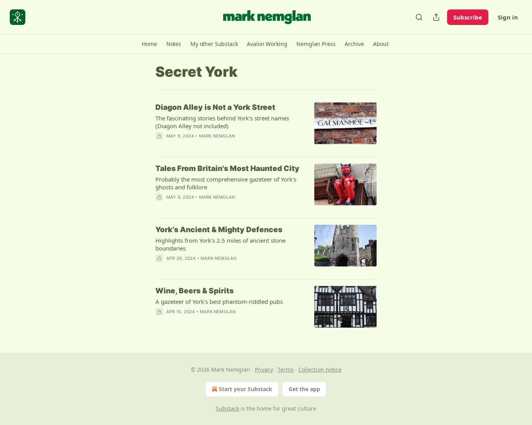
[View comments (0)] (207, 146)
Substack (227, 408)
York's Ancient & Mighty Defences (218, 229)
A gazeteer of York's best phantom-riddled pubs (219, 301)
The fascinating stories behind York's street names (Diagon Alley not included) (222, 122)
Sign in (508, 17)
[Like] (160, 146)
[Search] (419, 17)
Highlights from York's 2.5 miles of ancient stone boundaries (220, 244)
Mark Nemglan (217, 136)
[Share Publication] (436, 17)
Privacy (264, 369)
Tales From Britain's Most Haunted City (227, 168)
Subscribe (467, 17)
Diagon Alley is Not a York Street (215, 107)
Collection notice (320, 369)
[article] (266, 126)
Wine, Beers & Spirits (194, 290)
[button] (149, 44)
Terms (286, 369)
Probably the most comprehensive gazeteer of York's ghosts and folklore (225, 183)
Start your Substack (245, 389)
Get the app (304, 389)
